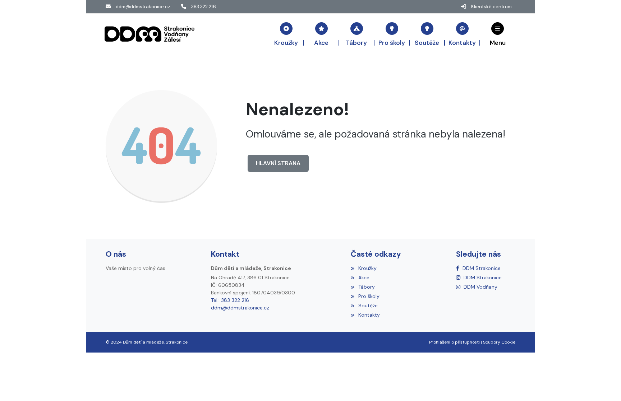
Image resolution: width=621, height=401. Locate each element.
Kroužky (367, 268)
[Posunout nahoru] (605, 385)
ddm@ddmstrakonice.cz (143, 7)
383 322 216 (203, 7)
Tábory (366, 287)
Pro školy (368, 296)
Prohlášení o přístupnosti (454, 342)
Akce (363, 277)
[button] (497, 34)
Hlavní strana (278, 163)
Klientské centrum (491, 7)
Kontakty (369, 315)
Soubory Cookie (499, 342)
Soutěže (367, 305)
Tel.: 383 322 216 (230, 300)
